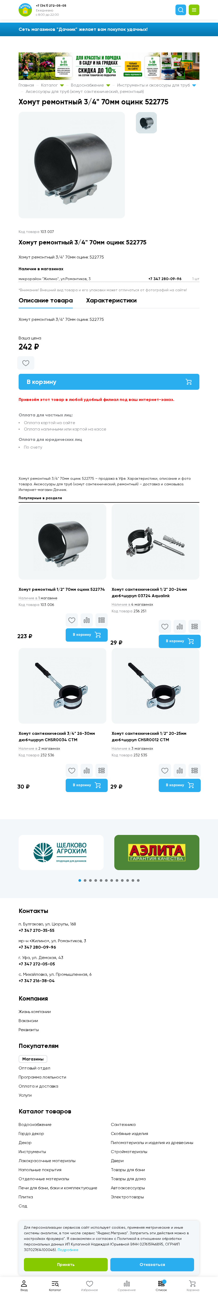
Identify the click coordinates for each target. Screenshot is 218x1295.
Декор (25, 1142)
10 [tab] (127, 880)
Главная (26, 85)
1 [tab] (79, 880)
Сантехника (123, 1124)
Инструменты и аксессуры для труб (154, 85)
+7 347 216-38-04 (37, 980)
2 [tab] (85, 880)
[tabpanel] (61, 852)
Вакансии (28, 1020)
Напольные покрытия (40, 1169)
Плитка (26, 1196)
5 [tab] (101, 880)
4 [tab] (95, 880)
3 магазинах (132, 748)
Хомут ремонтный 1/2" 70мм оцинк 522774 (62, 589)
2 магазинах (39, 748)
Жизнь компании (35, 1011)
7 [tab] (111, 880)
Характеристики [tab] (111, 300)
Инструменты (32, 1151)
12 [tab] (138, 880)
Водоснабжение (88, 85)
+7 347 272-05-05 (37, 963)
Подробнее (68, 1250)
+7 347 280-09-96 (165, 279)
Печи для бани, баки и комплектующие (58, 1187)
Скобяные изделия (129, 1133)
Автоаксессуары (128, 1187)
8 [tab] (117, 880)
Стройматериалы (129, 1151)
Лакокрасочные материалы (47, 1160)
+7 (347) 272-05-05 (51, 5)
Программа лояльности (42, 1077)
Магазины (33, 1059)
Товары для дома (128, 1178)
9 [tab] (122, 880)
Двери (117, 1160)
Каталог (50, 85)
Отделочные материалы (44, 1178)
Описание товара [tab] (46, 300)
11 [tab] (133, 880)
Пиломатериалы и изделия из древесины (152, 1142)
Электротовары (127, 1196)
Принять (66, 1264)
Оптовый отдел (34, 1068)
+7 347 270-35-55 (36, 930)
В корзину (41, 382)
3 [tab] (90, 880)
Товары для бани (128, 1169)
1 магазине (38, 598)
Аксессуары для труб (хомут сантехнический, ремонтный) (85, 91)
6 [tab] (106, 880)
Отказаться (152, 1264)
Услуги (25, 1095)
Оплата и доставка (38, 1086)
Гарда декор (31, 1133)
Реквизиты (29, 1029)
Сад (23, 1205)
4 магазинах (132, 604)
